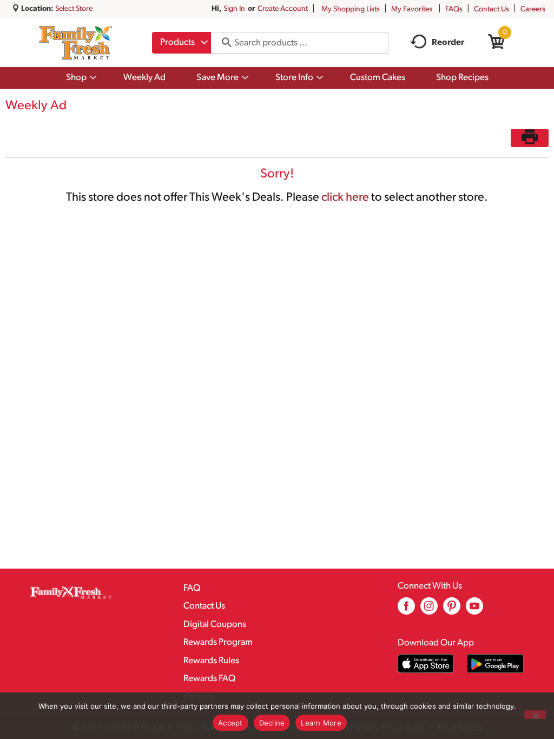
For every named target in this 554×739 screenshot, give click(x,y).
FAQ (191, 588)
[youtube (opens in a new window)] (474, 610)
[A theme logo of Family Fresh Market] (75, 42)
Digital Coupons (214, 624)
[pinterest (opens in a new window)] (451, 610)
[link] (530, 138)
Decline (272, 722)
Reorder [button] (448, 42)
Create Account (283, 9)
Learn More (321, 722)
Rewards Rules (211, 660)
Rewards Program (218, 642)
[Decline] (535, 714)
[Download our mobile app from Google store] (495, 663)
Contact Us (491, 9)
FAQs (454, 9)
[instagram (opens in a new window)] (429, 610)
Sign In (234, 9)
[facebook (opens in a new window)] (406, 610)
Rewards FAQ (209, 678)
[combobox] (181, 43)
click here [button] (345, 198)
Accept (230, 722)
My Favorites (411, 9)
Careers (532, 9)
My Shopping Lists (350, 9)
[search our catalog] (223, 43)
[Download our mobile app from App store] (426, 663)
